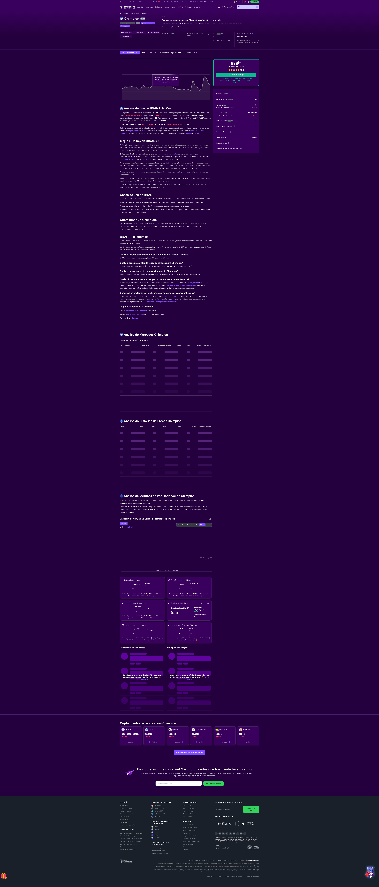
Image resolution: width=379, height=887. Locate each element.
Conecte (254, 1)
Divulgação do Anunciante (251, 876)
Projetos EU (186, 833)
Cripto (126, 13)
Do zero (135, 318)
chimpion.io (129, 527)
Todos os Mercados (149, 53)
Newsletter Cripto (125, 811)
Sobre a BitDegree (188, 825)
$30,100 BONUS (235, 75)
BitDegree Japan (188, 844)
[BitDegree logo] (126, 861)
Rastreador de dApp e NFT (128, 849)
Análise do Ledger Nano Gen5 (161, 853)
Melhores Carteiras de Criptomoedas (131, 838)
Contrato (185, 847)
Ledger (189, 133)
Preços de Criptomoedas (127, 847)
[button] (209, 2)
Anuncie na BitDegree (189, 838)
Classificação (134, 13)
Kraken (137, 131)
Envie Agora (152, 596)
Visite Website (205, 603)
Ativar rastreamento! (186, 27)
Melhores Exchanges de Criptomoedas (131, 833)
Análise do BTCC (188, 811)
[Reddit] (241, 833)
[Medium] (234, 833)
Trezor (196, 133)
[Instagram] (237, 833)
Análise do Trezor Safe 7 (159, 850)
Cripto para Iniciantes (126, 808)
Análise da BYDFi (188, 814)
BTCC (144, 131)
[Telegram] (219, 833)
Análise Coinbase (188, 816)
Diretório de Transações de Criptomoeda (161, 302)
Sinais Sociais (192, 53)
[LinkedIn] (230, 833)
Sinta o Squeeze (213, 783)
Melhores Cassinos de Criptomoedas (131, 841)
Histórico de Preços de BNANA (171, 53)
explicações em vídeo (135, 314)
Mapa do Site (211, 876)
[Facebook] (226, 833)
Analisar (130, 742)
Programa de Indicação (190, 836)
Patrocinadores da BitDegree (191, 841)
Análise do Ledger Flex (158, 848)
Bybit (131, 131)
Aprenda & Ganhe (125, 805)
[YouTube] (223, 833)
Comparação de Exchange (128, 836)
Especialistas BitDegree (190, 827)
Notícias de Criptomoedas (136, 311)
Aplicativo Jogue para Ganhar (128, 825)
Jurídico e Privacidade (223, 876)
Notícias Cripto (124, 816)
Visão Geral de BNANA (129, 53)
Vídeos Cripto (124, 819)
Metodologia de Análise (190, 830)
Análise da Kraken (188, 808)
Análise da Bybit (188, 805)
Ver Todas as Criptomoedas (189, 752)
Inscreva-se (251, 809)
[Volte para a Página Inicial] (121, 13)
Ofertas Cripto (124, 822)
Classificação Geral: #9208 (128, 23)
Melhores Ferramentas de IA (128, 844)
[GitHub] (244, 833)
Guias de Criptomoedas (127, 814)
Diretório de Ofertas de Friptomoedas (180, 285)
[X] (216, 833)
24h (219, 34)
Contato (185, 849)
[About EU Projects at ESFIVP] (222, 846)
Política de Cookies (236, 876)
